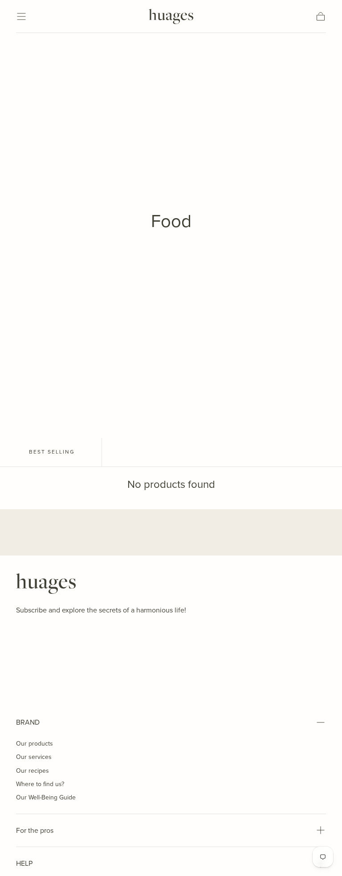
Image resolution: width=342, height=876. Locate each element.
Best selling (52, 452)
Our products (34, 743)
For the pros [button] (34, 830)
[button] (21, 16)
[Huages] (46, 583)
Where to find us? (40, 784)
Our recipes (32, 770)
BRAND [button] (28, 722)
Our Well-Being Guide (46, 797)
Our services (34, 757)
